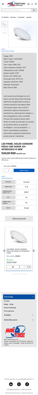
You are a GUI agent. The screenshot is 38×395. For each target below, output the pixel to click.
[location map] (19, 361)
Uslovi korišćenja (10, 308)
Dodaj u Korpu (24, 170)
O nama (6, 301)
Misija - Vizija (8, 304)
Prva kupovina (9, 311)
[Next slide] (33, 250)
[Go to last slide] (4, 250)
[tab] (11, 274)
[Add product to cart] (13, 267)
